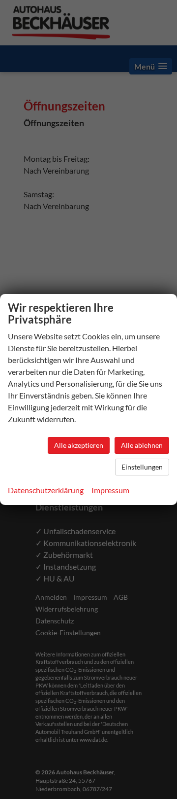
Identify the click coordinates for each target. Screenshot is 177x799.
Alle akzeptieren (78, 445)
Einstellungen (142, 467)
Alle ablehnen (142, 445)
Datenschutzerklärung (46, 490)
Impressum (110, 490)
